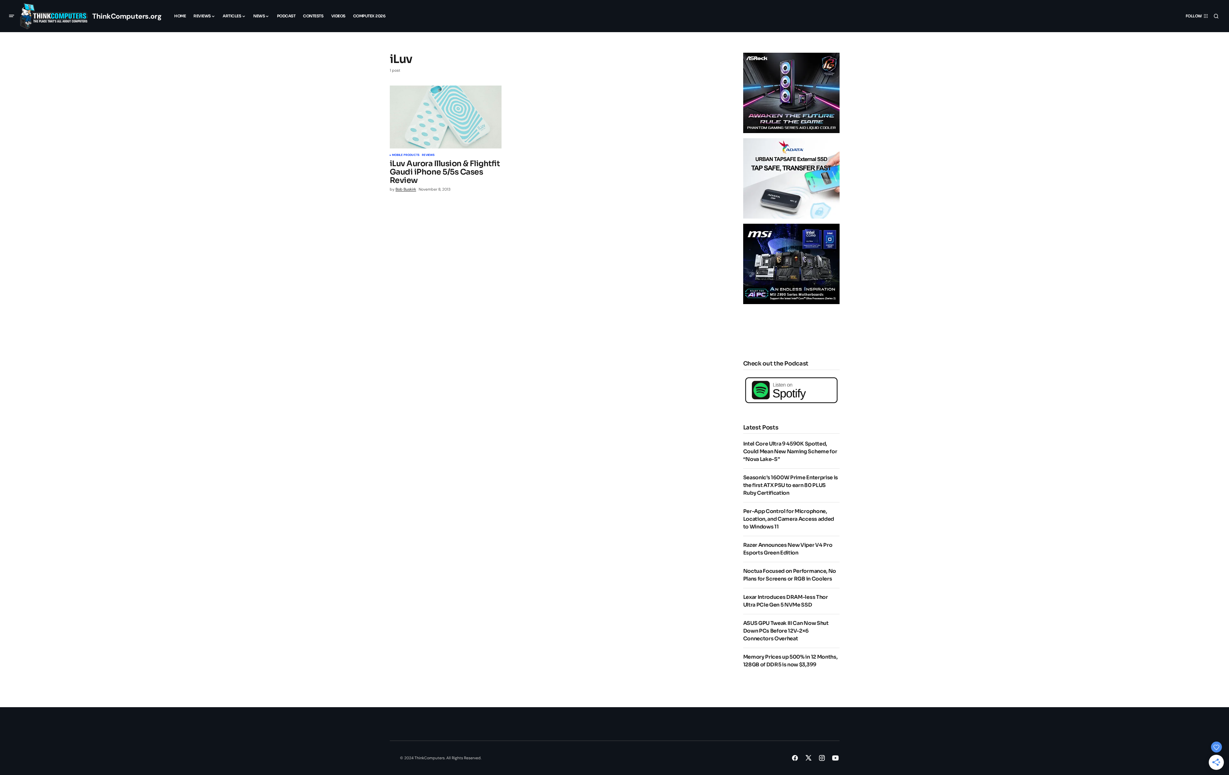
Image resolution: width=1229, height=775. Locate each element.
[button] (11, 16)
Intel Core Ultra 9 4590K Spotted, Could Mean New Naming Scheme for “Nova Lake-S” (790, 451)
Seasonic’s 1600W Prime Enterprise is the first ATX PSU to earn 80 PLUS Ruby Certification (790, 485)
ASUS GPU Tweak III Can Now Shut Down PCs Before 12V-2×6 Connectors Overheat (786, 631)
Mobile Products (406, 155)
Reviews (428, 155)
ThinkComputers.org (126, 16)
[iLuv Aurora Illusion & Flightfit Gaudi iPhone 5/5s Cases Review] (446, 117)
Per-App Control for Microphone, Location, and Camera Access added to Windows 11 (788, 519)
